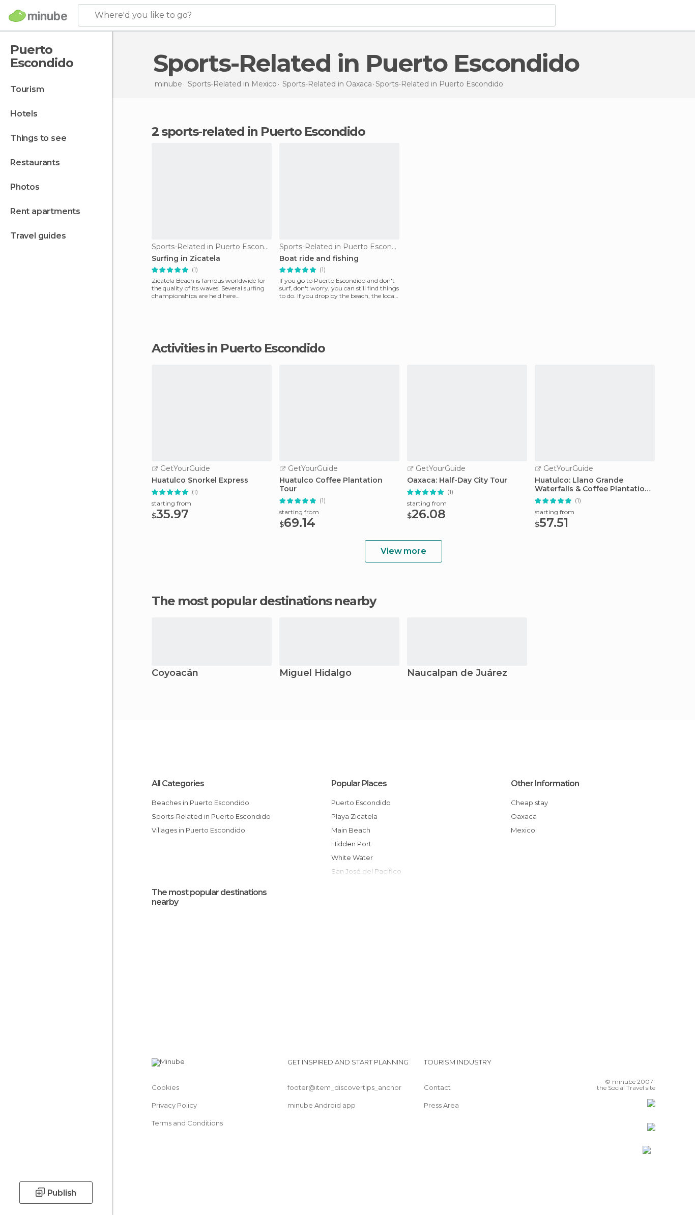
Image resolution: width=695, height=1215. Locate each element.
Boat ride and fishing (319, 258)
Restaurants (35, 162)
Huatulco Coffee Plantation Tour (331, 484)
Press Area (441, 1105)
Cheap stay (529, 802)
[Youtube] (647, 1066)
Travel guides (38, 236)
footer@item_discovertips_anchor (344, 1087)
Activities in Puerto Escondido (238, 348)
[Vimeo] (631, 1066)
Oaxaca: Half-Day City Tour (457, 480)
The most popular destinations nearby (263, 601)
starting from (171, 503)
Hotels (24, 113)
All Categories (178, 783)
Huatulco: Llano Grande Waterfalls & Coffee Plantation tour (592, 484)
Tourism (27, 89)
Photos (25, 187)
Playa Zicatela (354, 816)
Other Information (545, 783)
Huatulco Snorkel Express (200, 480)
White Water (352, 857)
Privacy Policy (174, 1105)
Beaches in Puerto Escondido (200, 802)
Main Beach (350, 830)
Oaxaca (524, 816)
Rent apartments (45, 211)
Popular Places (359, 783)
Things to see (38, 138)
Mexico (523, 830)
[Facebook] (597, 1066)
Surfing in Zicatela (186, 258)
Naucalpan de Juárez (457, 673)
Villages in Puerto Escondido (198, 830)
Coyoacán (175, 673)
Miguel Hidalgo (315, 673)
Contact (437, 1087)
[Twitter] (614, 1066)
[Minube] (38, 16)
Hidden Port (351, 844)
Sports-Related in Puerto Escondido (211, 816)
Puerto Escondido (361, 802)
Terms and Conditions (187, 1123)
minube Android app (321, 1105)
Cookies (165, 1087)
